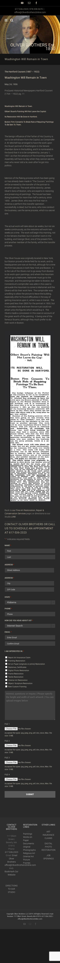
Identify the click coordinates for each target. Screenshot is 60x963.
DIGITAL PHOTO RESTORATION (48, 846)
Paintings (27, 834)
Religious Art (29, 853)
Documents (28, 843)
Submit (30, 794)
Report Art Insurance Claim (19, 658)
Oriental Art (28, 856)
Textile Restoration (15, 677)
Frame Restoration (16, 674)
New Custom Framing (17, 687)
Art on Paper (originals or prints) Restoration (26, 664)
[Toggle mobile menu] (6, 20)
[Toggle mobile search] (11, 20)
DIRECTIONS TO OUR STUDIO (12, 888)
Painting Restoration (16, 661)
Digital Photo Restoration (18, 670)
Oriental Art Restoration (18, 680)
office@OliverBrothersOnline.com (30, 12)
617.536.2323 (11, 852)
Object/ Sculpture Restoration (20, 683)
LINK (13, 516)
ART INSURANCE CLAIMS (48, 834)
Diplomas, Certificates (17, 667)
